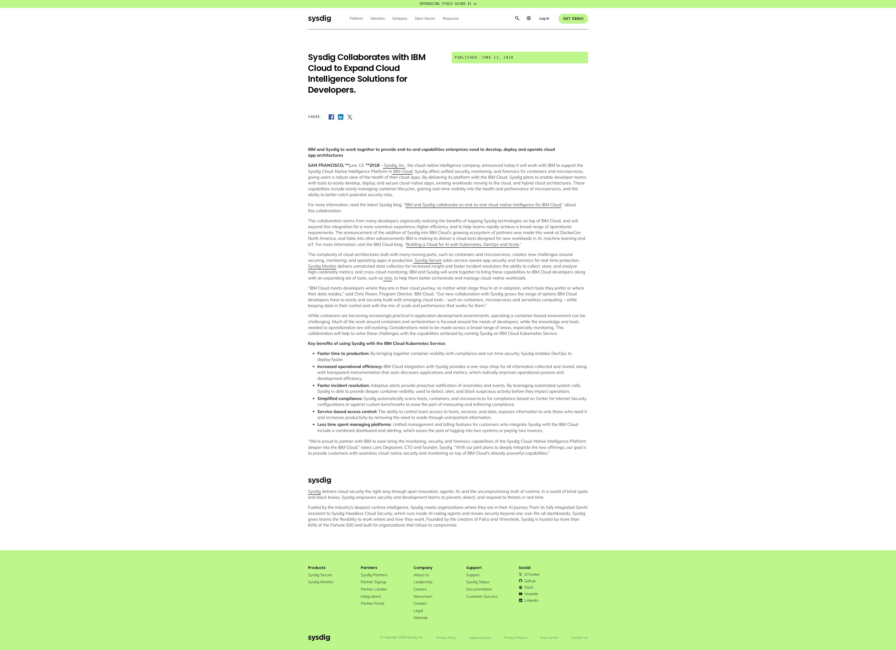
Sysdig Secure (427, 260)
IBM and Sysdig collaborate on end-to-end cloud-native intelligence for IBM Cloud (483, 204)
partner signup (373, 581)
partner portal (372, 603)
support (473, 574)
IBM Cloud (402, 171)
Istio (387, 278)
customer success (482, 596)
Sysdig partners (374, 574)
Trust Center (549, 638)
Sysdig (314, 491)
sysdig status (477, 581)
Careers (420, 589)
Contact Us (579, 638)
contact (419, 603)
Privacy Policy (446, 638)
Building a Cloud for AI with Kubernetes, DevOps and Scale (462, 244)
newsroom (422, 596)
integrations (371, 596)
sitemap (420, 617)
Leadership (422, 581)
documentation (479, 589)
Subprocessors (480, 638)
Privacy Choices (515, 638)
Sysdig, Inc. (394, 165)
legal (418, 610)
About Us (421, 574)
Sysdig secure (320, 574)
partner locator (374, 589)
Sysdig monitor (320, 581)
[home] (319, 18)
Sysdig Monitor (322, 266)
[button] (356, 18)
